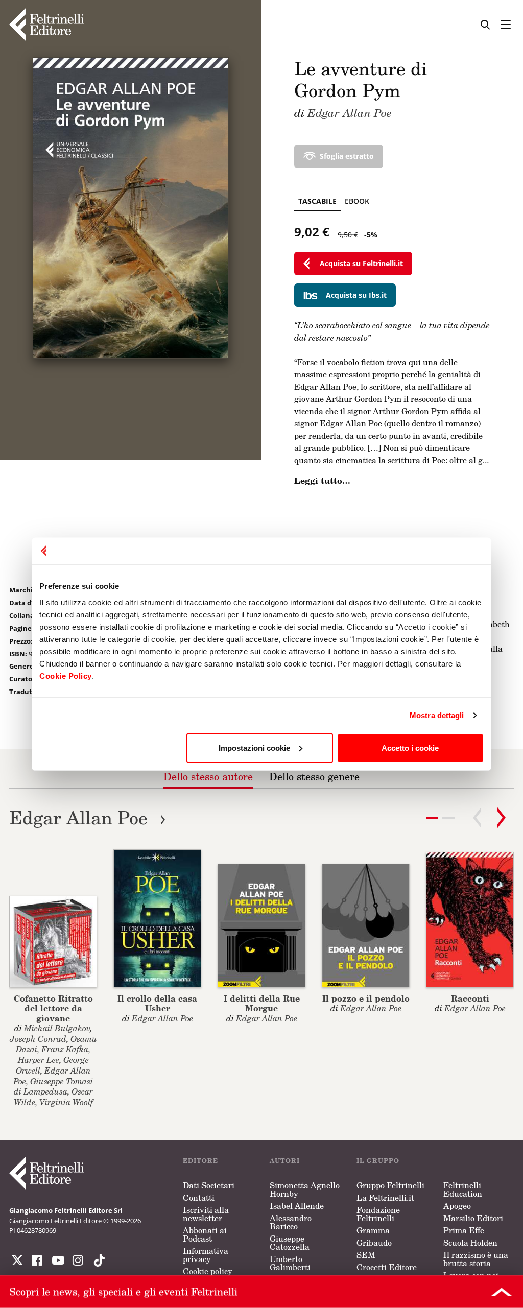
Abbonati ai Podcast (205, 1234)
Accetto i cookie (410, 747)
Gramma (373, 1230)
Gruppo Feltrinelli (390, 1185)
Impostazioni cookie (254, 747)
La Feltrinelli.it (385, 1198)
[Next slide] (501, 817)
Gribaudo (374, 1242)
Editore (200, 1161)
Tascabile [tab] (317, 201)
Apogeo (457, 1206)
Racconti (470, 998)
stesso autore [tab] (208, 776)
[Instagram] (97, 1260)
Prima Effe (463, 1230)
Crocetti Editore (386, 1267)
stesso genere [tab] (314, 776)
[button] (448, 818)
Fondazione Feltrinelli (378, 1214)
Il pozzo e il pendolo (366, 998)
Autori (285, 1161)
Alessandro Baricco (291, 1222)
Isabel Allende (297, 1206)
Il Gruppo (377, 1161)
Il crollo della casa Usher (157, 1003)
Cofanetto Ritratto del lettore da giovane (53, 1008)
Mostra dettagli (437, 715)
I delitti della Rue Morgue (262, 1003)
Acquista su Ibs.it (356, 295)
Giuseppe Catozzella (290, 1242)
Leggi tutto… (322, 480)
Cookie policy (207, 1271)
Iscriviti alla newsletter (206, 1214)
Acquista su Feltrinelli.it (361, 263)
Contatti (199, 1198)
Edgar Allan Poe (349, 112)
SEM (365, 1255)
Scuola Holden (470, 1242)
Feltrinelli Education (462, 1189)
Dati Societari (208, 1185)
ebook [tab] (357, 201)
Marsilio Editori (473, 1218)
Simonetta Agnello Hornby (305, 1189)
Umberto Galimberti (290, 1263)
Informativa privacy (205, 1255)
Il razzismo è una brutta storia (475, 1259)
